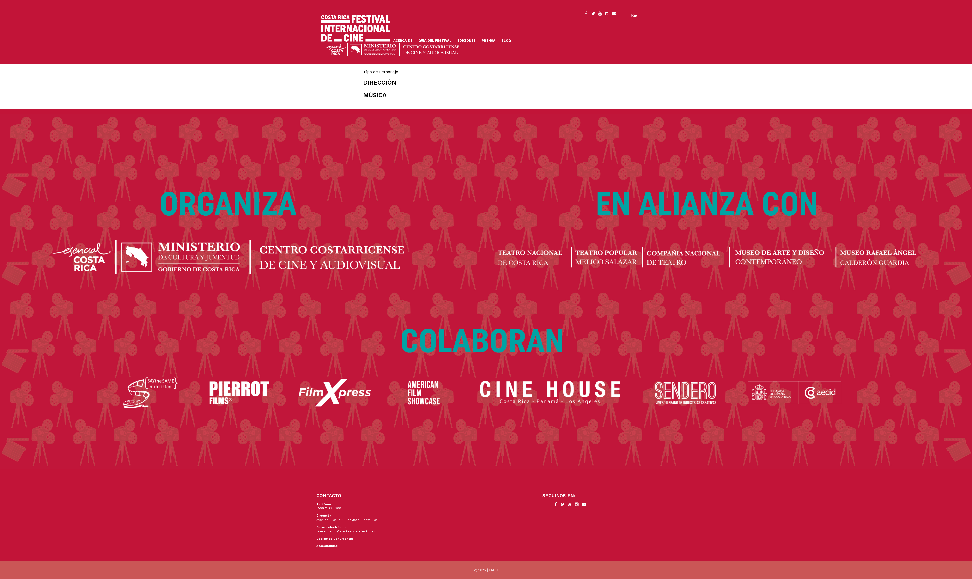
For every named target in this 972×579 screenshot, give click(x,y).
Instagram (607, 14)
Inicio (355, 28)
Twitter (593, 14)
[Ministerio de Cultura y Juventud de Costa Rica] (391, 49)
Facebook (586, 14)
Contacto (614, 14)
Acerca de (402, 40)
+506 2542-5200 (328, 508)
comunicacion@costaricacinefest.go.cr (345, 531)
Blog (506, 40)
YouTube (600, 14)
